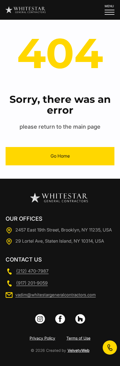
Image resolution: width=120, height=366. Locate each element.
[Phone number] (109, 347)
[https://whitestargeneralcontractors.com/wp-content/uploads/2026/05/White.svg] (60, 319)
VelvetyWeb (79, 350)
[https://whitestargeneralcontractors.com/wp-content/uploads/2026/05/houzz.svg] (80, 319)
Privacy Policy (42, 338)
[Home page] (26, 9)
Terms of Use (78, 338)
